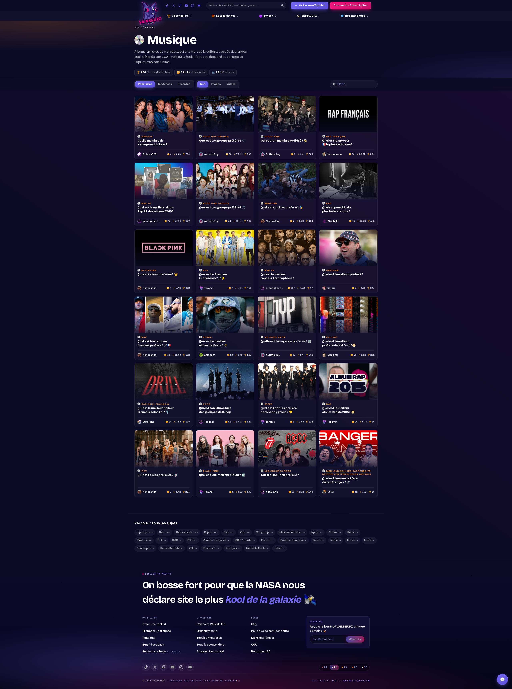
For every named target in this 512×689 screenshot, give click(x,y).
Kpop (316, 543)
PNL (193, 559)
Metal (369, 551)
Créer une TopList (310, 5)
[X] (154, 678)
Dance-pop (145, 559)
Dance (318, 551)
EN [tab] (325, 678)
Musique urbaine (292, 543)
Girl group (264, 543)
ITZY (192, 551)
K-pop (210, 543)
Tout (202, 84)
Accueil (138, 27)
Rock (352, 543)
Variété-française (216, 551)
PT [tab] (355, 678)
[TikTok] (167, 6)
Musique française (293, 551)
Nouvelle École (257, 559)
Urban (280, 559)
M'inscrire (355, 650)
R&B (176, 551)
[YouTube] (186, 6)
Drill (162, 551)
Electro (267, 551)
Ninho (335, 551)
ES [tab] (345, 678)
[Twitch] (180, 6)
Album (335, 543)
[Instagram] (193, 6)
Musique (144, 551)
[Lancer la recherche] (282, 5)
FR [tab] (335, 678)
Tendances (165, 84)
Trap (229, 543)
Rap (164, 543)
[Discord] (199, 6)
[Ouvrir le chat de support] (502, 679)
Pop (245, 543)
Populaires (145, 84)
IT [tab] (365, 678)
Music (352, 551)
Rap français (187, 543)
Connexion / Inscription (351, 5)
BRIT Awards (245, 551)
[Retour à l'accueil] (150, 13)
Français (233, 559)
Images (216, 84)
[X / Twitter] (173, 6)
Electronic (211, 559)
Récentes (184, 84)
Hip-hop (145, 543)
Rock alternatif (171, 559)
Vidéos (231, 84)
